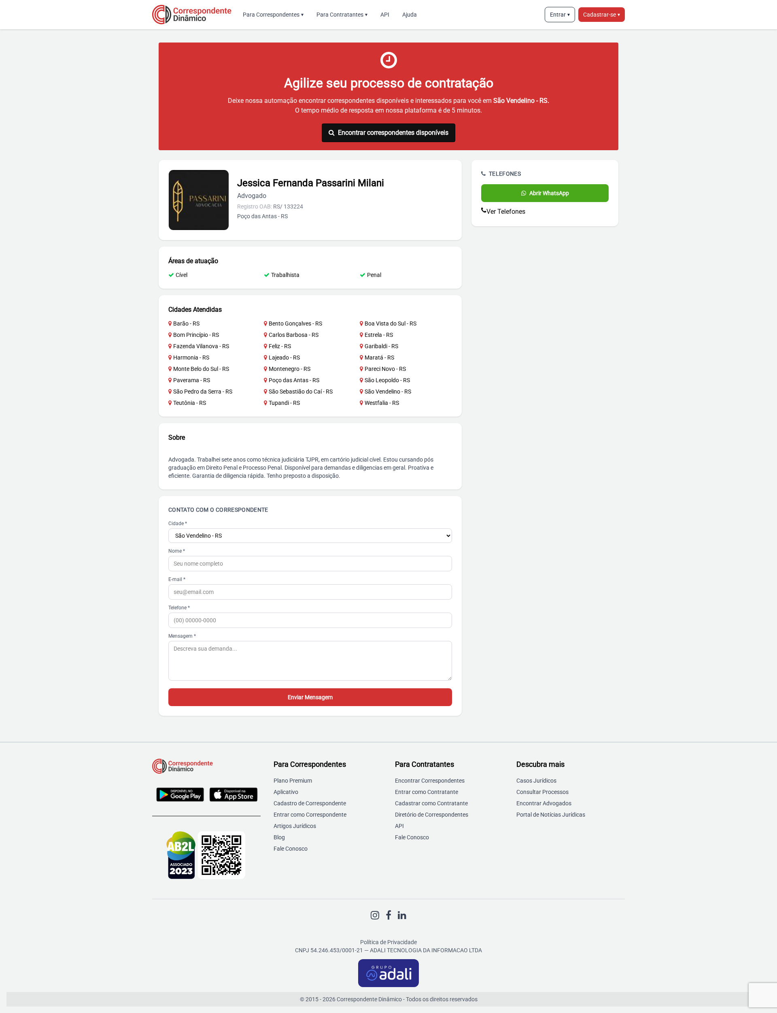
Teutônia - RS (189, 403)
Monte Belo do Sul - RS (201, 369)
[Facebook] (388, 915)
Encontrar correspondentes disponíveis (393, 132)
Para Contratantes (341, 14)
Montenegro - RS (289, 369)
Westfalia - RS (382, 403)
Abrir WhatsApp (549, 193)
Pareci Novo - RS (385, 369)
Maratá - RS (379, 357)
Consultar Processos (542, 792)
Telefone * (179, 608)
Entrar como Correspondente (310, 814)
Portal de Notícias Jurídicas (550, 814)
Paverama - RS (191, 380)
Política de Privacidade (388, 942)
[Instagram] (375, 915)
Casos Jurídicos (536, 780)
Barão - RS (186, 323)
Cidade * (177, 523)
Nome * (176, 551)
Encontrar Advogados (543, 803)
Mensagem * (182, 636)
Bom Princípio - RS (196, 335)
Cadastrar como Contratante (431, 803)
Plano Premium (293, 780)
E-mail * (176, 579)
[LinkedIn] (402, 915)
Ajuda (409, 14)
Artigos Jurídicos (295, 826)
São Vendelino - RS (388, 391)
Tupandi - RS (284, 403)
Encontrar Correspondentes (430, 780)
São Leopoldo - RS (387, 380)
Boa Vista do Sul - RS (390, 323)
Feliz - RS (280, 346)
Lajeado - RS (284, 357)
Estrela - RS (379, 335)
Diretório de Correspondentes (431, 814)
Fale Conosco (291, 848)
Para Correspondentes (273, 14)
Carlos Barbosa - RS (293, 335)
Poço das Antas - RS (294, 380)
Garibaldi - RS (381, 346)
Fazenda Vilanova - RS (201, 346)
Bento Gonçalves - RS (295, 323)
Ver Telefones (505, 211)
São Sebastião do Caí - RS (301, 391)
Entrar (560, 14)
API (384, 14)
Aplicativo (286, 792)
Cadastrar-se (601, 14)
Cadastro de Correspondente (310, 803)
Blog (279, 837)
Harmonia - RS (191, 357)
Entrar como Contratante (426, 792)
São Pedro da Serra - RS (202, 391)
